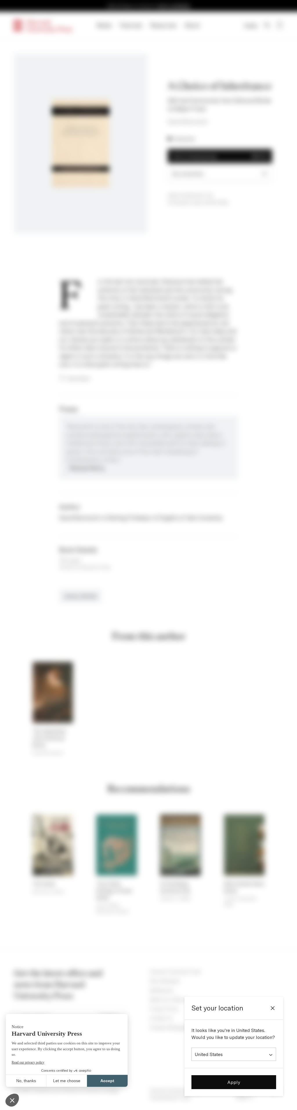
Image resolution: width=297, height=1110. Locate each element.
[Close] (272, 1008)
